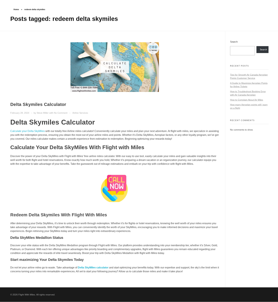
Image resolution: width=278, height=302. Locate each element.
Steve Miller (43, 113)
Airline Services (80, 113)
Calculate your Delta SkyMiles (27, 131)
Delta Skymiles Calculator (38, 104)
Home (16, 9)
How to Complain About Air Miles (246, 100)
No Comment (60, 113)
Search (234, 41)
